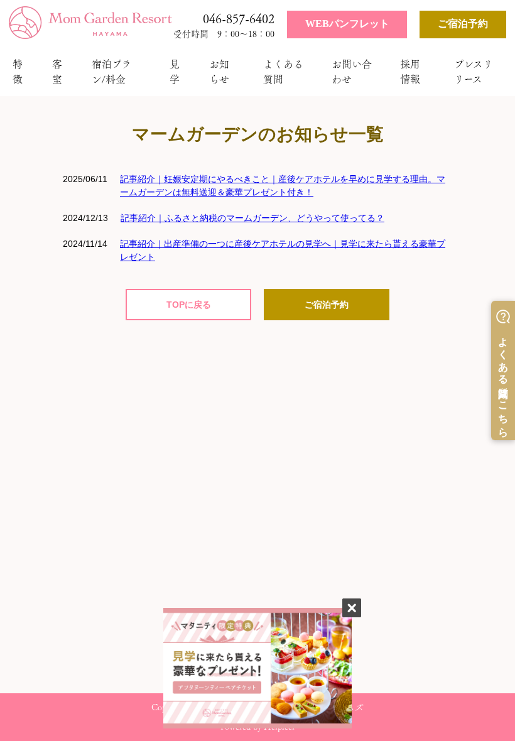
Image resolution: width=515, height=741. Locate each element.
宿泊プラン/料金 (111, 71)
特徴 (18, 71)
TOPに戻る (188, 305)
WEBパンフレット (347, 23)
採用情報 (410, 71)
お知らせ (219, 71)
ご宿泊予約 (463, 23)
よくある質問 (283, 71)
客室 (57, 71)
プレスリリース (473, 71)
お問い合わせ (352, 71)
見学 (175, 71)
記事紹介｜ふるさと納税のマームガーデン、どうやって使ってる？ (252, 218)
